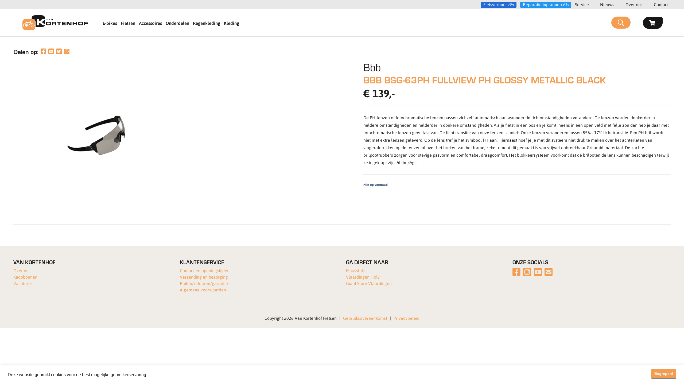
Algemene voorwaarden (203, 289)
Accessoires (150, 23)
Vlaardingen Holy (363, 277)
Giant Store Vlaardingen (369, 283)
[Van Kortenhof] (55, 22)
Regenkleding (206, 23)
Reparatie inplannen (542, 4)
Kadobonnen (25, 277)
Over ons (634, 4)
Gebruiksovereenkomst (365, 318)
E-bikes (110, 23)
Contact (661, 4)
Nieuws (607, 4)
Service (582, 4)
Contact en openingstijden (205, 270)
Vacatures (23, 283)
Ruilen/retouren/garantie (204, 283)
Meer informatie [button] (163, 374)
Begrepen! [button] (663, 373)
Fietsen (128, 23)
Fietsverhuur (495, 4)
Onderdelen (177, 23)
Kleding (231, 23)
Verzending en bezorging (204, 277)
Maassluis (355, 270)
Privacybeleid (406, 318)
